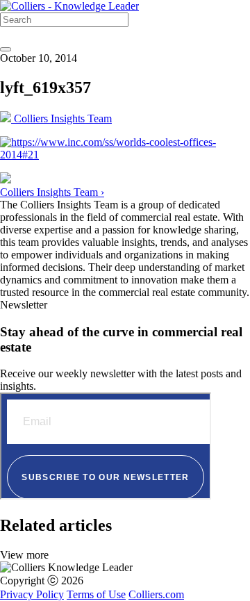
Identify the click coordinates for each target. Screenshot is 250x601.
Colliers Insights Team (61, 118)
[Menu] (5, 49)
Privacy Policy (32, 594)
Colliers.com (156, 594)
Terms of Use (96, 594)
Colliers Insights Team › (52, 192)
